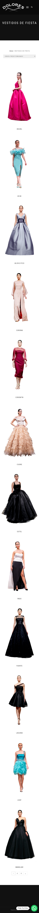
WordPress (25, 910)
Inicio (11, 51)
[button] (34, 908)
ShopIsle (13, 910)
